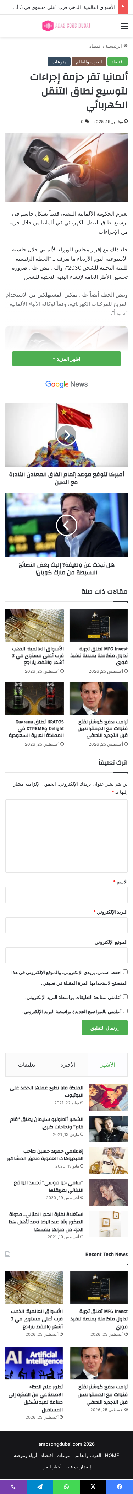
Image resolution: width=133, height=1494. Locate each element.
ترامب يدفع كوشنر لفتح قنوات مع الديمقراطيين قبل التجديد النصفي (103, 728)
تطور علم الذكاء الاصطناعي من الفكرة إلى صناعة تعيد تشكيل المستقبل (36, 1398)
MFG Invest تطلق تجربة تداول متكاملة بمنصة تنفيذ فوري (99, 655)
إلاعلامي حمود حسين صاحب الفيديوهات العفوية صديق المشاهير (45, 1155)
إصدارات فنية (78, 1466)
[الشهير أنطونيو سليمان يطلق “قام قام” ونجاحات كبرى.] (108, 1129)
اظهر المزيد (68, 359)
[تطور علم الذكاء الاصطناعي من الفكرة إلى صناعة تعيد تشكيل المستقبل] (34, 1363)
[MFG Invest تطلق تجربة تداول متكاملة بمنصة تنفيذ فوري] (99, 625)
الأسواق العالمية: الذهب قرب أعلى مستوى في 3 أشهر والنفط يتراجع (38, 655)
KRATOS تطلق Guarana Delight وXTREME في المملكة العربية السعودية (36, 728)
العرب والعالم (89, 61)
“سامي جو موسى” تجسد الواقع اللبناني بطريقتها (48, 1186)
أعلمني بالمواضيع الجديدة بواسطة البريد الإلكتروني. (72, 1011)
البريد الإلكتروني (110, 912)
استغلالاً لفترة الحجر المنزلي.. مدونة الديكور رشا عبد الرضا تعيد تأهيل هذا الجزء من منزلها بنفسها (46, 1222)
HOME (112, 1455)
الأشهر (107, 1064)
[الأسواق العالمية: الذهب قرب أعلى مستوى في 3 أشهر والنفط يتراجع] (34, 625)
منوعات (59, 61)
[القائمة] (124, 29)
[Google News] (66, 384)
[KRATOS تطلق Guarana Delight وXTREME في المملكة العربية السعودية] (34, 698)
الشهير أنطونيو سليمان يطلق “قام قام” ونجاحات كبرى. (46, 1123)
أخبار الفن (52, 1466)
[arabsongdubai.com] (66, 26)
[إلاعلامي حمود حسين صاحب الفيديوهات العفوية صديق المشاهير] (108, 1160)
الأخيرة (68, 1064)
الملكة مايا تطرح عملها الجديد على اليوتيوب (46, 1091)
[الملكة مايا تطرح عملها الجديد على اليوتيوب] (108, 1097)
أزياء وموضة (25, 1455)
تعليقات (26, 1064)
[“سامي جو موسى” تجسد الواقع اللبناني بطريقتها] (108, 1192)
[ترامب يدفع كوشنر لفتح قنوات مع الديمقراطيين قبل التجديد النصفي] (99, 698)
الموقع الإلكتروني (111, 942)
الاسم (120, 881)
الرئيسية (114, 46)
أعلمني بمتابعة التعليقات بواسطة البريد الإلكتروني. (73, 997)
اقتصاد (95, 46)
